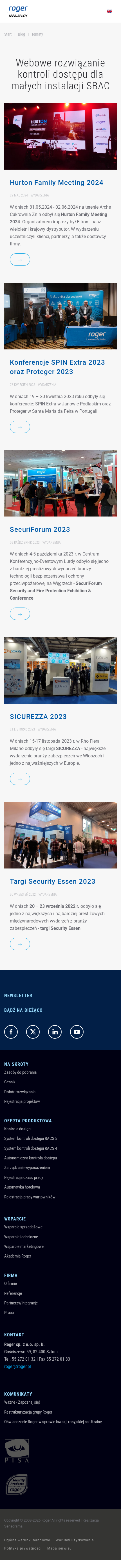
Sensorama (13, 1526)
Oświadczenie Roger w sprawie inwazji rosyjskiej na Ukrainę (53, 1421)
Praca (9, 1312)
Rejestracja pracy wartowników (29, 1197)
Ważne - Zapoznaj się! (22, 1402)
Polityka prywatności (23, 1548)
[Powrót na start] (18, 11)
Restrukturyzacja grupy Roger (28, 1412)
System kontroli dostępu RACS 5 (30, 1138)
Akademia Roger (17, 1256)
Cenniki (10, 1081)
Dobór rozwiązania (19, 1091)
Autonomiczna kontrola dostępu (30, 1158)
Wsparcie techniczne (21, 1236)
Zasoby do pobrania (20, 1072)
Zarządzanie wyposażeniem (27, 1167)
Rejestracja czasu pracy (23, 1177)
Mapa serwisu (59, 1548)
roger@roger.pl (17, 1366)
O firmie (10, 1283)
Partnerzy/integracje (21, 1303)
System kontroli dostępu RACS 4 (30, 1148)
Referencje (13, 1293)
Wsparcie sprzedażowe (23, 1227)
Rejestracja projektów (22, 1101)
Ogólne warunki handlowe (27, 1540)
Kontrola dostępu (18, 1128)
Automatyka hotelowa (22, 1187)
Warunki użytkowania (75, 1540)
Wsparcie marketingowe (24, 1246)
